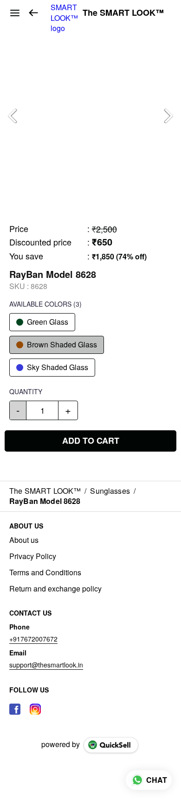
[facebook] (14, 709)
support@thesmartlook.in (46, 664)
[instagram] (35, 709)
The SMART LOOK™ (123, 13)
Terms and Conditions (45, 572)
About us (24, 540)
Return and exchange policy (55, 589)
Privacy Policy (32, 556)
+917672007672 (33, 638)
